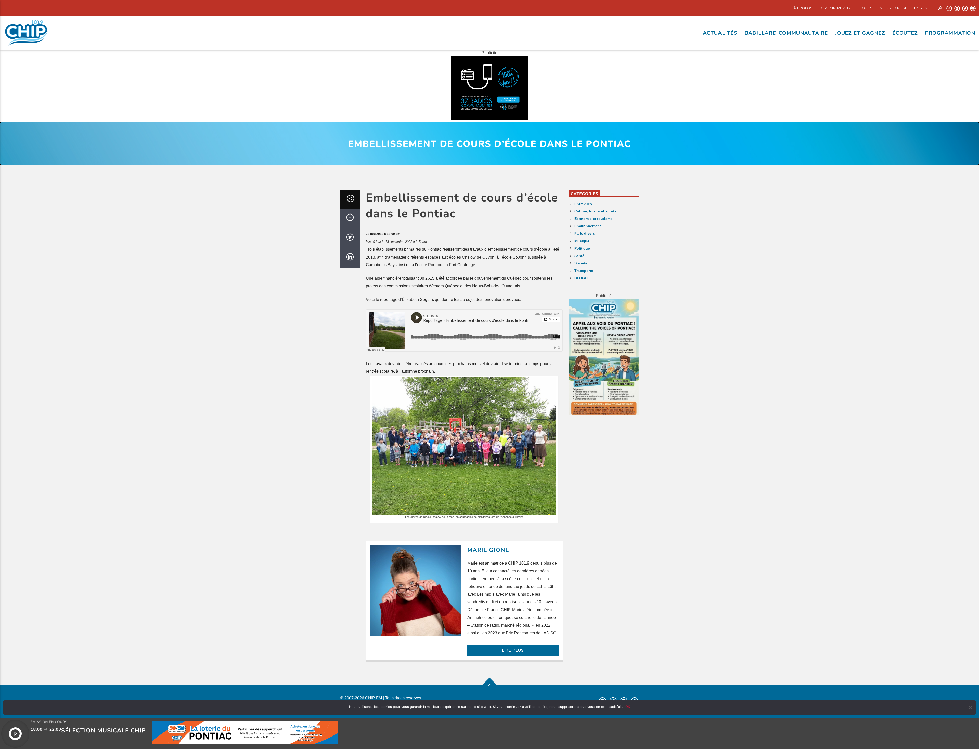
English (922, 8)
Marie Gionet (490, 550)
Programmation (950, 32)
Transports (583, 271)
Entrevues (583, 204)
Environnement (587, 226)
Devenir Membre (836, 8)
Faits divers (584, 233)
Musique (581, 241)
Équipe (866, 8)
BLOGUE (582, 278)
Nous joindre (893, 8)
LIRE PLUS (513, 650)
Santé (579, 256)
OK (627, 707)
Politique (582, 248)
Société (580, 263)
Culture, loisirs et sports (595, 211)
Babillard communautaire (786, 32)
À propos (803, 8)
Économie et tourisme (593, 219)
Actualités (720, 32)
